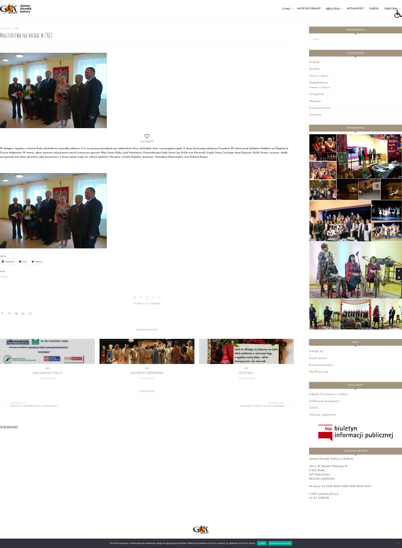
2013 (17, 29)
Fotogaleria (316, 94)
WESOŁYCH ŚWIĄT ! (246, 373)
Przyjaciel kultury (320, 108)
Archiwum (315, 115)
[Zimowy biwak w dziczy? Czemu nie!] (47, 351)
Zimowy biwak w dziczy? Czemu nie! (47, 373)
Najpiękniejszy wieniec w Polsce (319, 85)
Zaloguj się (316, 351)
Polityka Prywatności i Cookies (328, 394)
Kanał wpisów (318, 358)
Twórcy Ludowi (318, 76)
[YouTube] (399, 277)
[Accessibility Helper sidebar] (398, 14)
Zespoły (314, 62)
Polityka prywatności (280, 543)
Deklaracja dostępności (324, 401)
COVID (313, 408)
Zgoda (262, 543)
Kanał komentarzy (321, 365)
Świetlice (314, 69)
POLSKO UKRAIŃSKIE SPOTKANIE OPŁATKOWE (146, 373)
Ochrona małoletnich (322, 415)
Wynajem (315, 101)
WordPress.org (318, 372)
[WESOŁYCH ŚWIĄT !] (246, 351)
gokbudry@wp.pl (328, 493)
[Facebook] (399, 271)
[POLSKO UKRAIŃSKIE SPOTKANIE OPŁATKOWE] (147, 351)
